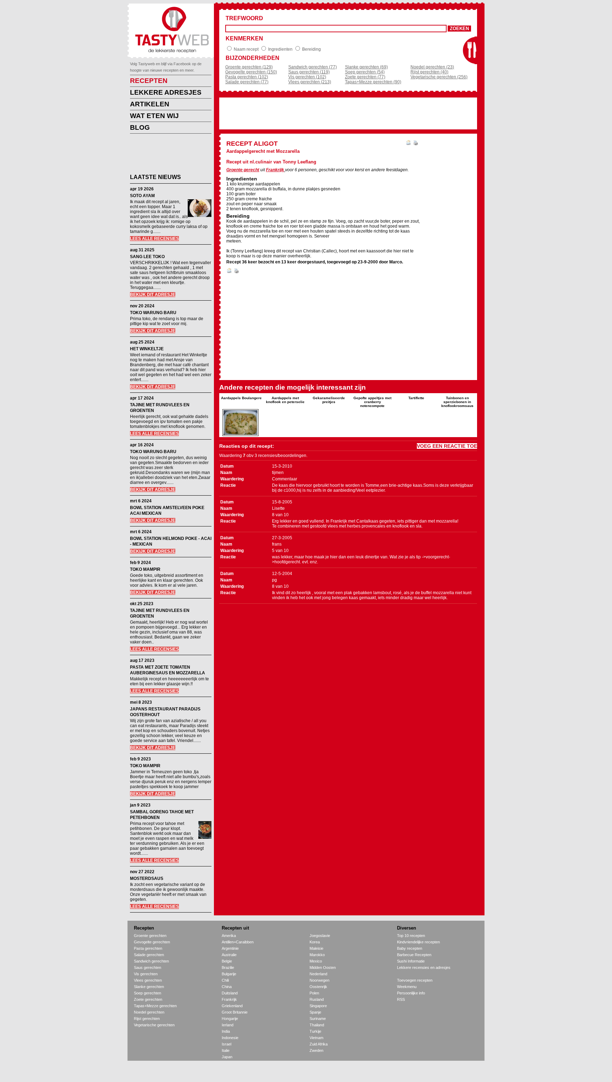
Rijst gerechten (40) (429, 71)
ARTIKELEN (149, 104)
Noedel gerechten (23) (432, 67)
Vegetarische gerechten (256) (439, 76)
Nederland (318, 974)
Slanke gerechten (149, 987)
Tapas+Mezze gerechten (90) (373, 81)
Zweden (316, 1050)
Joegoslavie (320, 935)
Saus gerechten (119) (309, 71)
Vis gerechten (146, 974)
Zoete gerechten (148, 999)
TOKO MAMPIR (145, 569)
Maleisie (316, 948)
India (226, 1031)
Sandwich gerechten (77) (312, 67)
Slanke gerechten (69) (366, 67)
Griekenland (232, 1006)
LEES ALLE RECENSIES (154, 238)
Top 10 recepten (411, 935)
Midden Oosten (323, 967)
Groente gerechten (150, 935)
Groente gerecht (242, 169)
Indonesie (230, 1038)
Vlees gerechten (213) (309, 81)
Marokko (317, 955)
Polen (314, 993)
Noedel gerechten (149, 1012)
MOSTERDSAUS (146, 878)
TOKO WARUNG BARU (153, 312)
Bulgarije (229, 974)
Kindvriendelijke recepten (418, 942)
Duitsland (230, 993)
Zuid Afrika (319, 1044)
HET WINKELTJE (147, 348)
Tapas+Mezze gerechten (155, 1006)
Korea (315, 942)
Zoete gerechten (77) (365, 76)
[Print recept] (415, 143)
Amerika (229, 935)
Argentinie (230, 948)
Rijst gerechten (147, 1018)
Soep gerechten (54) (365, 71)
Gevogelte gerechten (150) (251, 71)
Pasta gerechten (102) (246, 76)
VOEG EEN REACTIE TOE (447, 446)
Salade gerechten (149, 955)
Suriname (318, 1018)
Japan (227, 1057)
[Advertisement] (165, 155)
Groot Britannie (235, 1012)
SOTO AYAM (142, 195)
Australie (229, 955)
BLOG (140, 127)
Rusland (317, 999)
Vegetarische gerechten (154, 1025)
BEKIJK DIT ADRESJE (152, 294)
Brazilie (228, 967)
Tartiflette (416, 398)
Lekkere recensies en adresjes (423, 967)
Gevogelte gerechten (152, 942)
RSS (401, 999)
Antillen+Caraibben (238, 942)
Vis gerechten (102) (307, 76)
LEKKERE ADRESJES (166, 92)
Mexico (316, 961)
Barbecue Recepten (414, 955)
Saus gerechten (147, 967)
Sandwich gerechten (151, 961)
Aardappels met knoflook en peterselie (285, 400)
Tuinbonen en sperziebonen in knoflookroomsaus (457, 402)
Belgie (227, 961)
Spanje (315, 1012)
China (227, 987)
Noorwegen (319, 980)
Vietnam (316, 1038)
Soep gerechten (147, 993)
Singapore (318, 1006)
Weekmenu (406, 987)
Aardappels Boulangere (241, 398)
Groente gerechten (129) (249, 67)
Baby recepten (409, 948)
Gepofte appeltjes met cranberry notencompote (372, 402)
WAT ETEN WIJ (154, 115)
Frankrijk (275, 169)
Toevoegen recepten (414, 980)
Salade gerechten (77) (246, 81)
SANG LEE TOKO (147, 256)
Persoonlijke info (411, 993)
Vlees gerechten (148, 980)
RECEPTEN (149, 80)
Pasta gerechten (148, 948)
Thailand (317, 1025)
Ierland (227, 1025)
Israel (226, 1044)
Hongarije (230, 1018)
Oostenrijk (318, 987)
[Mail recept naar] (409, 143)
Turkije (315, 1031)
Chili (225, 980)
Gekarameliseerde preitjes (329, 400)
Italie (226, 1050)
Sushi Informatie (411, 961)
